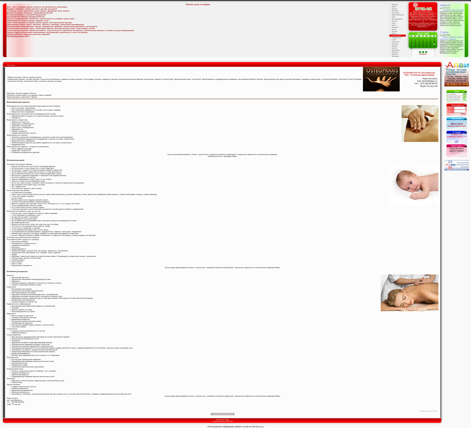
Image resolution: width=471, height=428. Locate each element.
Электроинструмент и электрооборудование (26, 15)
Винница (395, 4)
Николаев (395, 27)
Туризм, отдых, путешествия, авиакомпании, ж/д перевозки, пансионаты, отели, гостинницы (47, 32)
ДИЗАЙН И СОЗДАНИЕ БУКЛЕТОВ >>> (423, 15)
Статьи (444, 32)
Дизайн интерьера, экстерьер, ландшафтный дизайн (30, 13)
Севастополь (396, 35)
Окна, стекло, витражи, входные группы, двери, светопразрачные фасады (39, 23)
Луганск (394, 21)
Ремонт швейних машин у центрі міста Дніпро (452, 38)
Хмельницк (395, 50)
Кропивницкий (397, 19)
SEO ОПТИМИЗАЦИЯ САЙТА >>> (423, 25)
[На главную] (420, 52)
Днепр (394, 6)
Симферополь (396, 37)
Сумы (394, 40)
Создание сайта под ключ (453, 10)
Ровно (394, 33)
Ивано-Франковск (398, 15)
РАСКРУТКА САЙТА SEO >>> (423, 11)
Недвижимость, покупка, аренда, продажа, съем (28, 21)
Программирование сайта (18, 36)
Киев (393, 17)
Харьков (394, 46)
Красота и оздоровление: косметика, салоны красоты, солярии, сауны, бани (40, 19)
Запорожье (395, 13)
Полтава (394, 31)
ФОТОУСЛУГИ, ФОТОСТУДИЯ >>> (423, 18)
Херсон (394, 48)
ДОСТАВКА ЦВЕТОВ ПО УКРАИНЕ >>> (423, 13)
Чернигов (395, 54)
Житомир (395, 11)
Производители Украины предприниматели (26, 17)
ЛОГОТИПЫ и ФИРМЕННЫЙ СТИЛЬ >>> (423, 23)
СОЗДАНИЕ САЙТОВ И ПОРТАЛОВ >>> (423, 16)
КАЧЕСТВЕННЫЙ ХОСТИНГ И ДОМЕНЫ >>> (423, 20)
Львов (394, 25)
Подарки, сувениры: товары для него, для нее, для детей (32, 9)
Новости (445, 5)
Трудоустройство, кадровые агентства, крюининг (28, 34)
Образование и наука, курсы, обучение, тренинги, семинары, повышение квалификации (45, 24)
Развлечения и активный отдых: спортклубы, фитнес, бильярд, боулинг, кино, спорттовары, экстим (51, 28)
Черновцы (395, 56)
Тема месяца (457, 119)
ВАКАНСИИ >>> (423, 27)
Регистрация (457, 105)
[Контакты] (423, 52)
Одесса (394, 29)
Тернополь (395, 42)
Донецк (394, 9)
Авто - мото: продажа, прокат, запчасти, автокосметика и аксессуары (37, 7)
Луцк (393, 23)
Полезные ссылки (222, 419)
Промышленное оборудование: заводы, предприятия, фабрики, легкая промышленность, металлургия (52, 26)
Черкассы (395, 52)
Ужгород (395, 44)
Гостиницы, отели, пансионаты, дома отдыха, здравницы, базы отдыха (38, 11)
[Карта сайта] (426, 52)
